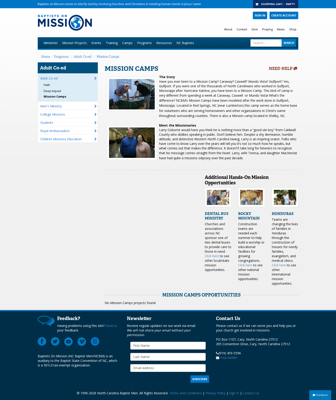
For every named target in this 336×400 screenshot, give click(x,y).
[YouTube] (68, 341)
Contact (242, 29)
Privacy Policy (215, 393)
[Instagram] (95, 341)
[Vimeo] (81, 341)
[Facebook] (42, 341)
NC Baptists (185, 43)
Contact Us (251, 393)
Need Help (281, 68)
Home (45, 57)
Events (96, 43)
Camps (127, 43)
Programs (144, 43)
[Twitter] (55, 341)
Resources (164, 43)
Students (46, 122)
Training (112, 43)
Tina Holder (228, 357)
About (228, 29)
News (281, 29)
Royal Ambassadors (55, 131)
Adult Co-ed (82, 57)
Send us (111, 325)
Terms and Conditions (185, 393)
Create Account (283, 15)
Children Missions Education (61, 139)
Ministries (50, 43)
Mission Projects (74, 43)
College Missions (52, 114)
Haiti (47, 85)
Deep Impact (52, 91)
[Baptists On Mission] (112, 23)
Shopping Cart (272, 4)
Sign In (260, 15)
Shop (292, 29)
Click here (212, 256)
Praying (267, 29)
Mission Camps (108, 57)
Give (254, 29)
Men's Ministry (51, 106)
